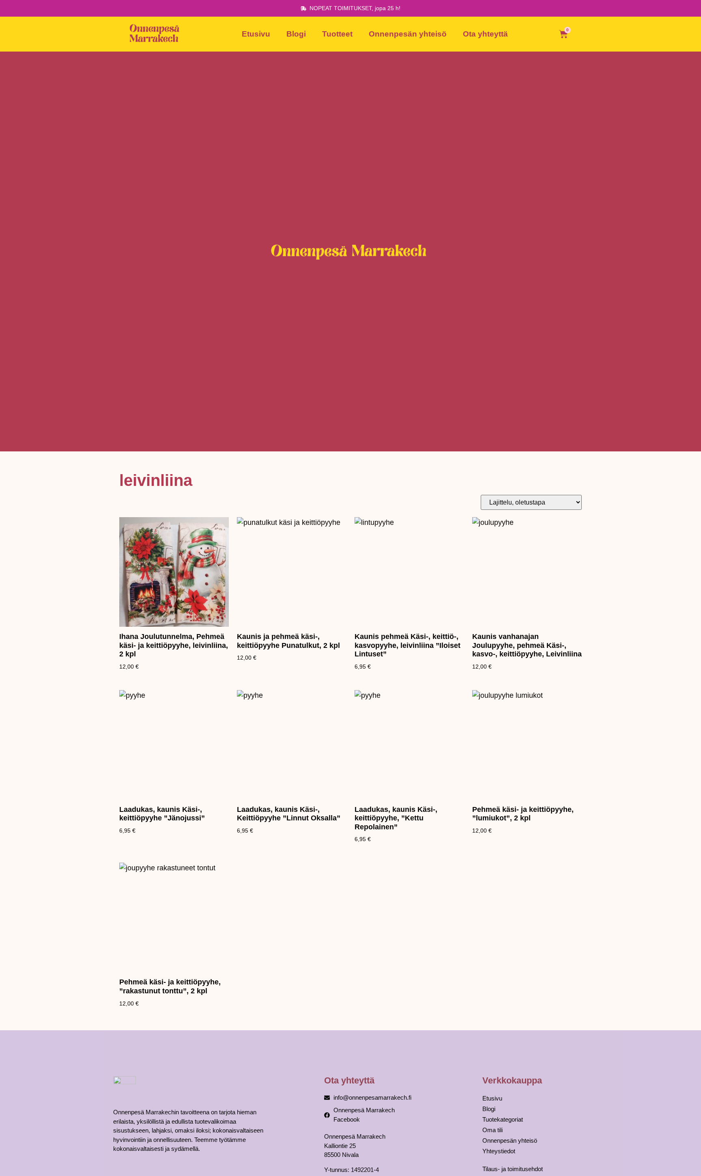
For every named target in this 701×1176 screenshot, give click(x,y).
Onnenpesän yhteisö (408, 34)
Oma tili (492, 1129)
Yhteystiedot (498, 1151)
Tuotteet (337, 34)
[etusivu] (155, 34)
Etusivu (256, 34)
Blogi (296, 34)
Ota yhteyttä (485, 34)
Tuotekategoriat (502, 1119)
